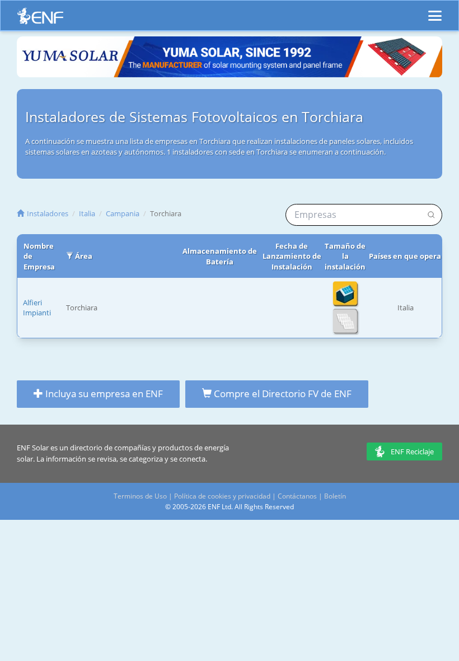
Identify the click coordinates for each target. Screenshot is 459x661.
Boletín (335, 496)
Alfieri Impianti (37, 307)
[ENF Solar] (40, 18)
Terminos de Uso (140, 496)
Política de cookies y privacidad (222, 496)
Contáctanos (297, 496)
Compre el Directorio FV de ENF (282, 393)
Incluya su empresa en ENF (103, 393)
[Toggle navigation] (435, 11)
